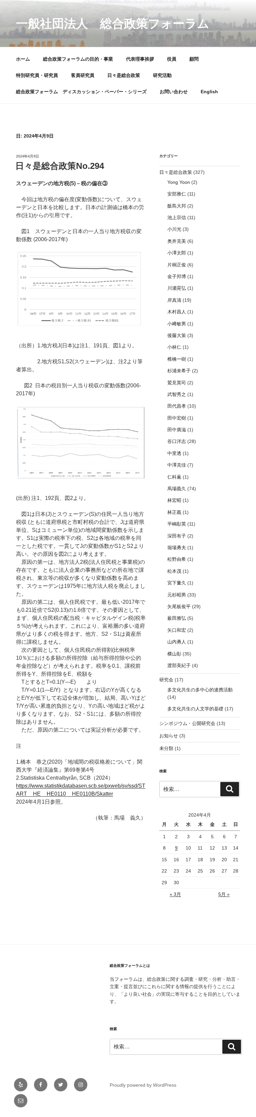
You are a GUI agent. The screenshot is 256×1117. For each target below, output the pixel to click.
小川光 (174, 229)
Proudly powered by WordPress (143, 1085)
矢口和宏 (176, 630)
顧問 (194, 59)
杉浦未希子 (179, 370)
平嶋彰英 (176, 524)
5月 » (224, 894)
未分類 (166, 748)
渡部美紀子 (179, 665)
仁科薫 (174, 477)
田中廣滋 (176, 429)
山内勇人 (176, 641)
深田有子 (176, 536)
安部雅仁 (176, 193)
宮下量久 (176, 582)
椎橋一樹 (176, 359)
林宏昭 (174, 500)
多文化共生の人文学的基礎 (195, 708)
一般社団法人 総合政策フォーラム (112, 23)
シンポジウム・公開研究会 (187, 723)
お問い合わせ (174, 91)
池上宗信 (176, 217)
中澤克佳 (176, 465)
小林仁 (174, 347)
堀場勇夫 (176, 547)
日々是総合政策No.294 (59, 166)
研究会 (166, 679)
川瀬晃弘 (176, 288)
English (209, 91)
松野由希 (176, 559)
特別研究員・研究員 (37, 75)
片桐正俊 (176, 264)
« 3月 (175, 894)
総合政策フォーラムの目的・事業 (78, 59)
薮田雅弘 (176, 618)
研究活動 (162, 75)
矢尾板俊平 (179, 606)
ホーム (23, 59)
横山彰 (174, 653)
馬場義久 (176, 488)
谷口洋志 (176, 441)
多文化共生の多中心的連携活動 (200, 689)
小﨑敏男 (176, 323)
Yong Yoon (178, 182)
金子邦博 (176, 276)
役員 (171, 59)
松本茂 (174, 571)
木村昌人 (176, 311)
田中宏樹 (176, 418)
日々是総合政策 (123, 75)
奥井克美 (176, 241)
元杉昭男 (176, 594)
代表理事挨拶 (140, 59)
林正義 (174, 512)
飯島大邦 (176, 205)
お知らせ (168, 735)
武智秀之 (176, 394)
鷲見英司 (176, 382)
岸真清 (174, 300)
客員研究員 (82, 75)
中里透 (174, 453)
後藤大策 (176, 335)
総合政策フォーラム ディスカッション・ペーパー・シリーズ (81, 91)
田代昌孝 (176, 406)
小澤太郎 (176, 252)
